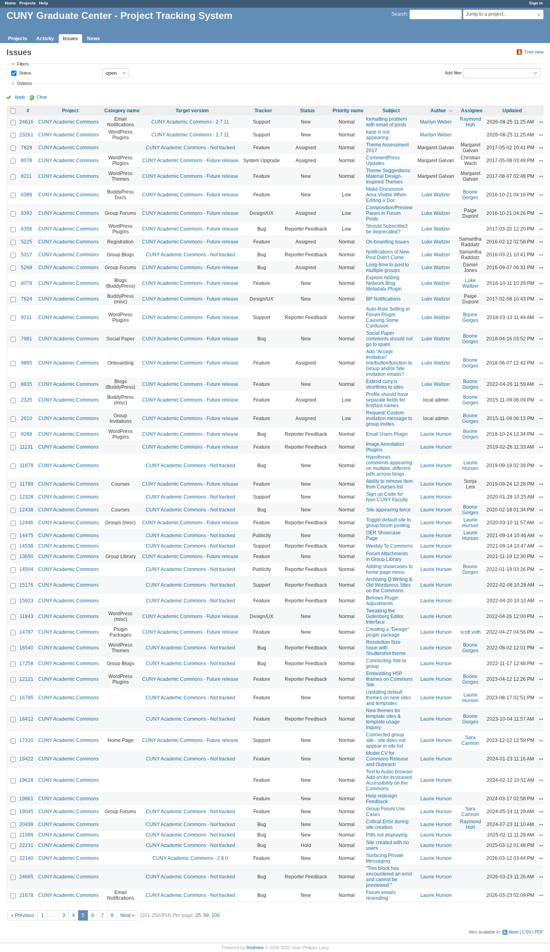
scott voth (470, 632)
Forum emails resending (381, 895)
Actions (542, 122)
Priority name (348, 110)
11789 (26, 484)
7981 (26, 339)
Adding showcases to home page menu (389, 569)
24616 (26, 122)
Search (399, 14)
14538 (26, 546)
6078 (26, 283)
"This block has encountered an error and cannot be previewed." (389, 876)
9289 (26, 434)
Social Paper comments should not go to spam (389, 338)
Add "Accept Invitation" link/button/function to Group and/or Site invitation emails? (389, 363)
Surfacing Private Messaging (384, 858)
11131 (26, 447)
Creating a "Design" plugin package (387, 632)
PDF (539, 931)
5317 (26, 255)
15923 (26, 601)
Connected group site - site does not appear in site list (385, 740)
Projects (27, 3)
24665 (26, 877)
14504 (26, 569)
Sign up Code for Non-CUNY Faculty (387, 497)
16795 (26, 698)
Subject (391, 110)
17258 (26, 663)
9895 (26, 363)
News (93, 38)
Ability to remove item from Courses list (389, 484)
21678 (26, 895)
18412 (26, 719)
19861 (26, 799)
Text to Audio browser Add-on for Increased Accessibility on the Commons (389, 780)
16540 (26, 648)
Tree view (534, 51)
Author (438, 110)
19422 (26, 759)
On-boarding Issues (387, 242)
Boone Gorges (470, 194)
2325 (26, 400)
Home (10, 3)
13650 (26, 556)
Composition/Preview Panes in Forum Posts (389, 213)
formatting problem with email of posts (386, 122)
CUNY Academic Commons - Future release (190, 160)
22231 (26, 845)
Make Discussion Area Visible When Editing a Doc (386, 194)
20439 (26, 824)
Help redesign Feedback (381, 798)
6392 (26, 213)
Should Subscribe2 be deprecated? (387, 229)
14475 (26, 535)
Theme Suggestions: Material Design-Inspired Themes (388, 176)
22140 (26, 858)
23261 (26, 135)
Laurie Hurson (436, 434)
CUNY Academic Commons (68, 122)
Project (70, 110)
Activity (45, 38)
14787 (26, 632)
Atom (514, 931)
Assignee (472, 110)
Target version (192, 110)
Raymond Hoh (470, 122)
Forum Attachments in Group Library (387, 556)
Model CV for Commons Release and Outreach (387, 758)
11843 (26, 616)
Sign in (536, 3)
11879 (26, 465)
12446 (26, 522)
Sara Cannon (470, 740)
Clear (42, 97)
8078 (26, 160)
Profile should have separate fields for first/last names (387, 400)
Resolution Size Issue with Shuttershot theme (386, 647)
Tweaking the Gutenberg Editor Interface (384, 616)
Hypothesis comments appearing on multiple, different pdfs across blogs (389, 465)
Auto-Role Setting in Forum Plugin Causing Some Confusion (388, 317)
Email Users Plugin (387, 434)
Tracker (263, 110)
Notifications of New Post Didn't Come (387, 254)
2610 (26, 418)
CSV (526, 931)
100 (215, 915)
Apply (19, 97)
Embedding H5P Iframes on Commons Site (389, 679)
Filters (23, 64)
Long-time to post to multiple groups (387, 267)
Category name (122, 110)
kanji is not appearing (377, 134)
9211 (26, 317)
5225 (26, 242)
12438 (26, 510)
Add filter (453, 72)
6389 (26, 195)
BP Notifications (383, 299)
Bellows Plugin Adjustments (382, 600)
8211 (26, 176)
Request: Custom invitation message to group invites (389, 418)
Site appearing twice (388, 510)
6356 (26, 229)
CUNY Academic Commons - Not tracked (190, 147)
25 (198, 915)
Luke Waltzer (436, 195)
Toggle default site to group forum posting (388, 522)
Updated (512, 110)
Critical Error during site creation (387, 824)
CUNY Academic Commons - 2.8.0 (190, 858)
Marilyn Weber (436, 122)
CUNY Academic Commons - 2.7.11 (190, 122)
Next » (127, 915)
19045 (26, 811)
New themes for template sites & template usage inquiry (383, 719)
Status (24, 72)
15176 (26, 585)
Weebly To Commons (389, 546)
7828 (26, 147)
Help (43, 3)
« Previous (22, 915)
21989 (26, 835)
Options (24, 83)
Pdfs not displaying (386, 835)
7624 (26, 299)
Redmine (255, 947)
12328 (26, 497)
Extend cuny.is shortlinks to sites (384, 384)
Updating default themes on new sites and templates (388, 697)
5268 (26, 267)
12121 (26, 679)
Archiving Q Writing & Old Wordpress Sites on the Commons (389, 585)
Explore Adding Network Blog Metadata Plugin (384, 283)
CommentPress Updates (383, 160)
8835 (26, 384)
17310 (26, 740)
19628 (26, 780)
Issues (70, 38)
